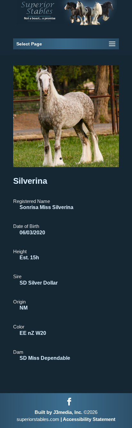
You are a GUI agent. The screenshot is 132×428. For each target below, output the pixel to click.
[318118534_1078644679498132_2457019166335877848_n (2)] (66, 165)
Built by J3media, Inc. (58, 412)
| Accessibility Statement (87, 419)
